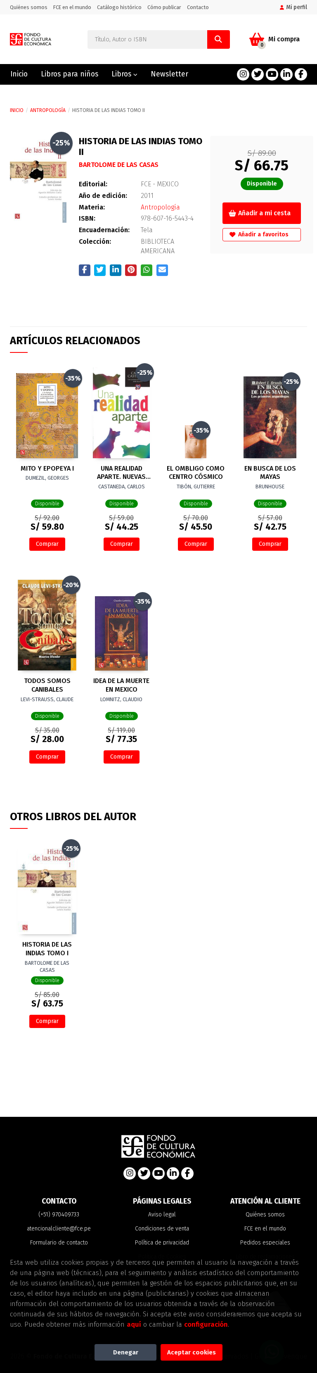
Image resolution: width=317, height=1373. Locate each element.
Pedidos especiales (265, 1242)
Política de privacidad (162, 1242)
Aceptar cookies (191, 1352)
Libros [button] (122, 74)
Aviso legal (162, 1214)
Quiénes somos (28, 7)
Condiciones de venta (162, 1228)
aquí (134, 1324)
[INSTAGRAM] (243, 74)
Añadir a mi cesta (264, 213)
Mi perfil (296, 7)
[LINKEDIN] (286, 74)
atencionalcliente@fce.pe (59, 1228)
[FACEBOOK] (301, 74)
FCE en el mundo (72, 7)
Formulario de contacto (59, 1242)
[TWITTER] (257, 74)
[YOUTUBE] (272, 74)
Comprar (47, 543)
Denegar (125, 1352)
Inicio (17, 110)
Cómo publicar (164, 7)
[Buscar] (218, 39)
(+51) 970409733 (58, 1214)
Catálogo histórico (119, 7)
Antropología (48, 110)
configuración (206, 1324)
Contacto (198, 7)
